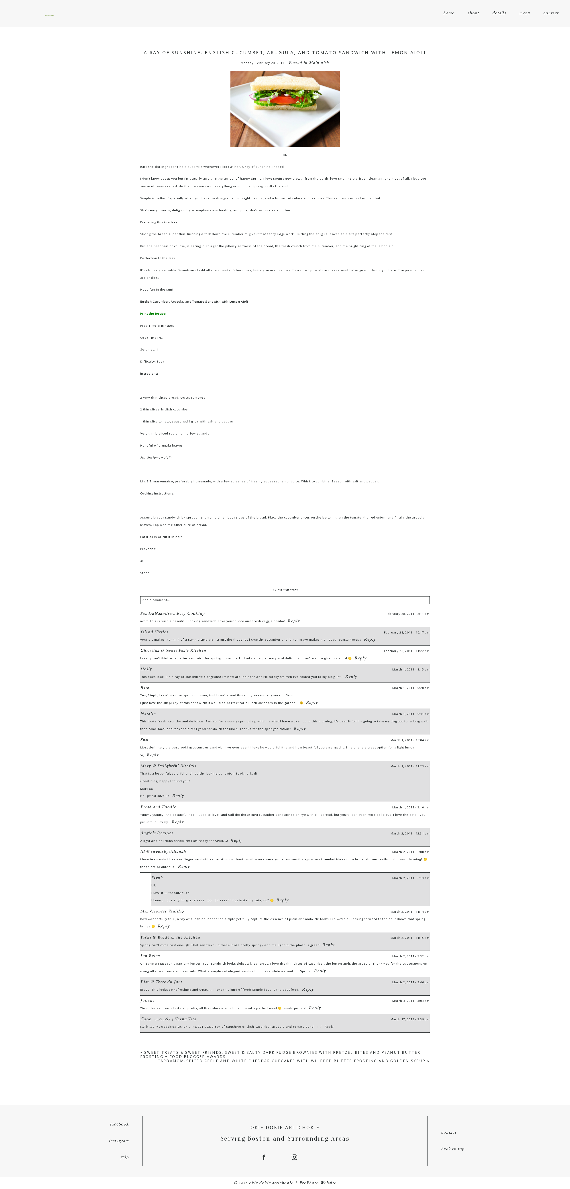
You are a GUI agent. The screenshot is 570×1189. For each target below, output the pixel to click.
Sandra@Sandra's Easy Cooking (172, 613)
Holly (146, 669)
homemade (202, 481)
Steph (157, 877)
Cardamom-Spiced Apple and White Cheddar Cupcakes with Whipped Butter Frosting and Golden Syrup (292, 1060)
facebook (119, 1124)
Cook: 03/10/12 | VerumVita (168, 1019)
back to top (453, 1149)
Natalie (148, 714)
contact (551, 13)
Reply (293, 621)
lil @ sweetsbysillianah (163, 851)
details (499, 13)
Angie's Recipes (156, 833)
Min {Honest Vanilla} (162, 911)
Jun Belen (150, 956)
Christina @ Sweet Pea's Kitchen (173, 650)
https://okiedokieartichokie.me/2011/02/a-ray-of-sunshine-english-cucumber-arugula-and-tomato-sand (230, 1027)
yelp (124, 1157)
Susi (144, 740)
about (473, 13)
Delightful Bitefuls (155, 796)
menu (524, 13)
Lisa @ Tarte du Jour (161, 982)
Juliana (147, 1000)
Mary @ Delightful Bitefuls (168, 766)
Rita (144, 688)
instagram (119, 1141)
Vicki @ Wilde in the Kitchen (170, 937)
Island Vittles (154, 632)
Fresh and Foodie (158, 807)
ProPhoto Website (317, 1183)
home (448, 13)
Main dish (319, 63)
